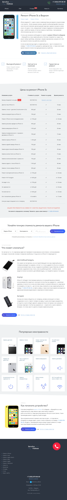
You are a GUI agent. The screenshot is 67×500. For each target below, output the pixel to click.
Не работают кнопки (55, 340)
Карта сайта (6, 473)
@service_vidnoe (36, 482)
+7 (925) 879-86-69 (58, 2)
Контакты (60, 8)
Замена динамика (57, 358)
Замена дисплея (7, 340)
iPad (20, 8)
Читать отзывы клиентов (28, 315)
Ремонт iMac (6, 459)
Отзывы (33, 8)
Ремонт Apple (24, 19)
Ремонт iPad (6, 455)
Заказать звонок (60, 4)
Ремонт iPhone (35, 19)
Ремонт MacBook (8, 463)
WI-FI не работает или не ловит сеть (57, 378)
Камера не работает (6, 359)
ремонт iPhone (38, 409)
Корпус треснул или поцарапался (41, 340)
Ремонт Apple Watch (8, 457)
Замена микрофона (41, 358)
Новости (46, 8)
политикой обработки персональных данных (44, 237)
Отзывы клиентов (30, 53)
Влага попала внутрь (39, 378)
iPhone (6, 8)
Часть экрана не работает (24, 359)
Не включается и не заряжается (8, 378)
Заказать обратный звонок (48, 53)
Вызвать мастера (46, 100)
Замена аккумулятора (23, 378)
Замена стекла (24, 340)
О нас (4, 471)
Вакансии (5, 467)
